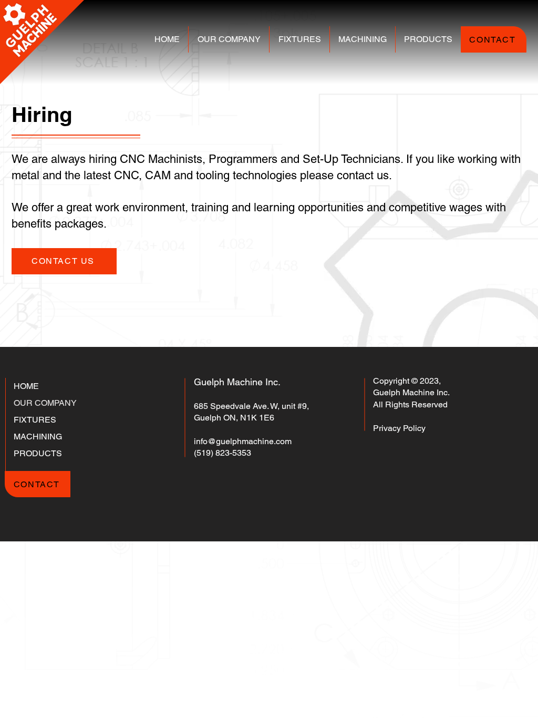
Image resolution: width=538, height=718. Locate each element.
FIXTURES (35, 420)
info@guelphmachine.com (243, 441)
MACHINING (38, 437)
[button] (229, 39)
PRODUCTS (38, 453)
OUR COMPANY (45, 403)
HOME (26, 386)
